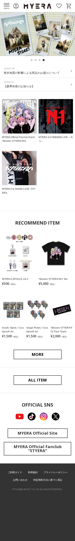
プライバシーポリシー (56, 472)
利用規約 (33, 472)
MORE (38, 354)
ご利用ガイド (15, 472)
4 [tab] (44, 60)
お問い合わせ (20, 480)
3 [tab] (40, 60)
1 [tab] (32, 60)
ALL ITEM (37, 380)
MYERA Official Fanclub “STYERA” (38, 448)
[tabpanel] (37, 34)
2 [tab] (36, 60)
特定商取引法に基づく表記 (47, 480)
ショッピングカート (68, 6)
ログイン (16, 6)
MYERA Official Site (37, 433)
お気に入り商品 (59, 6)
